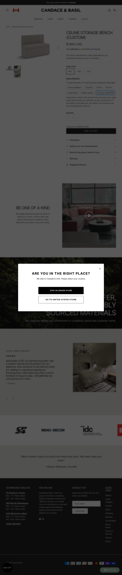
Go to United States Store (61, 299)
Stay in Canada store (61, 290)
